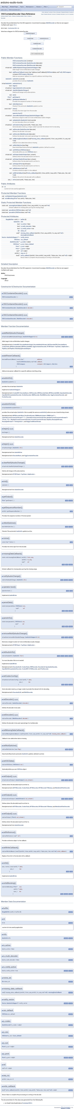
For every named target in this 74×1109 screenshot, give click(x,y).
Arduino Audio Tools (6, 16)
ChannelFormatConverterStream (36, 417)
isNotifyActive (17, 104)
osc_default (24, 239)
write (14, 179)
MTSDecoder (34, 788)
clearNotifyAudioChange (20, 90)
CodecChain (5, 346)
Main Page (5, 6)
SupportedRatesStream (34, 421)
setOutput (16, 154)
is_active (23, 224)
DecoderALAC (17, 667)
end (14, 95)
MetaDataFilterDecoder (62, 788)
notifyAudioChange (11, 196)
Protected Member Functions (67, 12)
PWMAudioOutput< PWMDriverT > (45, 415)
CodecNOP (16, 344)
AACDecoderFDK (52, 344)
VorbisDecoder (26, 395)
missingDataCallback (15, 205)
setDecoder (16, 129)
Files (45, 6)
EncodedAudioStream (40, 344)
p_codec (23, 242)
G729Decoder (33, 669)
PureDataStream (29, 415)
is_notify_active (25, 228)
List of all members (69, 14)
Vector (4, 237)
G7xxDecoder (44, 669)
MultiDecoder (50, 23)
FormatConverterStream (38, 419)
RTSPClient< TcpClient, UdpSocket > (58, 346)
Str (19, 231)
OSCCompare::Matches (26, 74)
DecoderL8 (41, 667)
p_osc (22, 244)
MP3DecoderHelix (15, 346)
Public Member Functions (47, 12)
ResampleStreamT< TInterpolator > (13, 421)
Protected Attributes (60, 14)
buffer (22, 219)
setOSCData (16, 150)
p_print (23, 248)
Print (9, 97)
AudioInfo (9, 79)
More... (15, 25)
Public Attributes (56, 12)
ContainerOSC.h (13, 28)
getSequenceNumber (19, 99)
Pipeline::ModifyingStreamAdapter (20, 348)
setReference (17, 168)
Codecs (14, 16)
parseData (12, 210)
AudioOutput (23, 154)
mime (14, 108)
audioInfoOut (17, 83)
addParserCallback (18, 72)
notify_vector (25, 237)
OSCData (49, 72)
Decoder (3, 18)
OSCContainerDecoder (14, 9)
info (24, 88)
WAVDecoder (36, 395)
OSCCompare (67, 72)
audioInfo (15, 79)
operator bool (17, 113)
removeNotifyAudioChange (21, 115)
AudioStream (23, 159)
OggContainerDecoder (39, 346)
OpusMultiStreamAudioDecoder (11, 395)
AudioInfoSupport (33, 67)
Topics (22, 6)
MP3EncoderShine (18, 415)
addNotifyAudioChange (20, 67)
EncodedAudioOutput (26, 344)
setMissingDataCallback (20, 138)
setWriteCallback (18, 173)
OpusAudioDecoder (66, 393)
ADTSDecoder (17, 788)
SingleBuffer (9, 219)
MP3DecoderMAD (26, 346)
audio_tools (4, 9)
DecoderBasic (62, 344)
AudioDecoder (31, 63)
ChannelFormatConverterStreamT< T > (14, 417)
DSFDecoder (33, 393)
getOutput (16, 97)
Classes (38, 6)
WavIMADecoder (45, 395)
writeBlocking (9, 198)
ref (61, 72)
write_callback (31, 173)
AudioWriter (18, 452)
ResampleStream (57, 419)
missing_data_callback (39, 138)
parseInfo (12, 212)
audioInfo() (43, 412)
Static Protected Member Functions (48, 14)
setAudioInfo (17, 120)
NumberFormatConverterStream (21, 419)
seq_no (23, 253)
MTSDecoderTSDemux (45, 788)
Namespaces (29, 6)
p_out (22, 246)
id (5, 186)
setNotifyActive (17, 145)
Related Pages (14, 6)
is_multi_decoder (26, 226)
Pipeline (4, 348)
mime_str (23, 231)
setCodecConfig (18, 125)
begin (14, 85)
